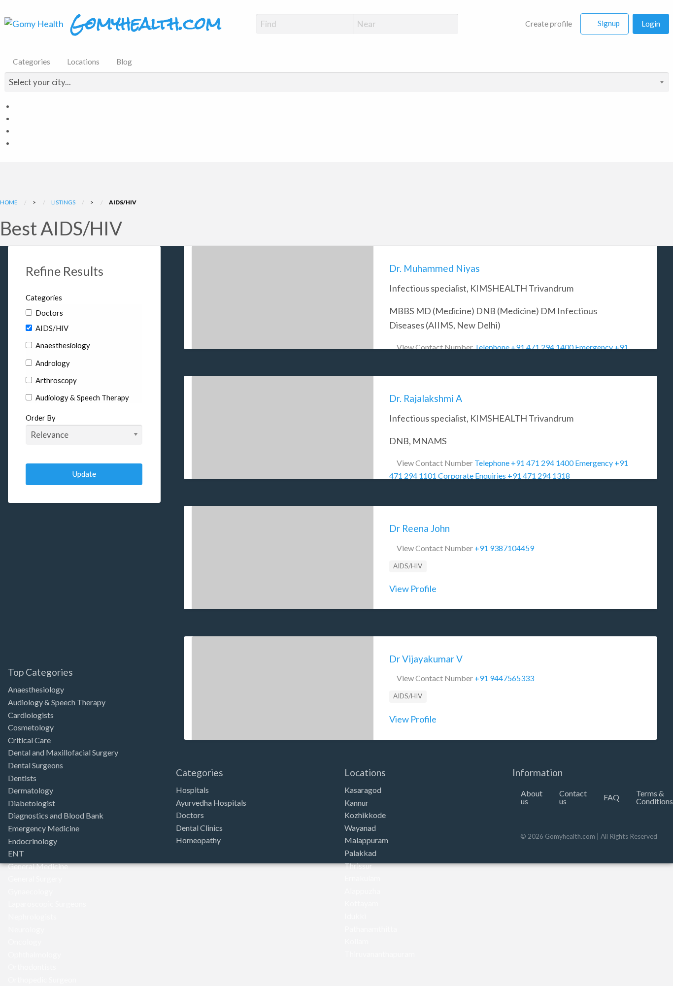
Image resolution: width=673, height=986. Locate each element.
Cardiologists (31, 715)
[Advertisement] (84, 604)
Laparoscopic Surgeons (47, 903)
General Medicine (38, 866)
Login (650, 23)
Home (9, 201)
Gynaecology (30, 891)
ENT (16, 853)
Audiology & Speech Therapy (81, 397)
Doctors (48, 312)
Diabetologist (31, 803)
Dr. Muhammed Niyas (434, 268)
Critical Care (29, 740)
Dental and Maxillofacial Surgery (63, 752)
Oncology (24, 941)
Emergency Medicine (43, 828)
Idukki (355, 915)
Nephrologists (32, 916)
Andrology (52, 363)
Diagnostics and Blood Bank (55, 815)
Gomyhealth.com (145, 23)
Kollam (356, 941)
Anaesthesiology (62, 345)
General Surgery (35, 878)
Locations (83, 61)
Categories (31, 61)
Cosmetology (31, 727)
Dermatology (30, 790)
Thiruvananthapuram (379, 953)
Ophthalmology (34, 954)
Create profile (548, 23)
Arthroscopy (55, 380)
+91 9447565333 (504, 678)
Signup (609, 23)
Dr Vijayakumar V (426, 658)
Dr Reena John (419, 528)
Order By (41, 417)
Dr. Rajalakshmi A (425, 398)
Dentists (22, 778)
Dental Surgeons (35, 765)
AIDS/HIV (51, 328)
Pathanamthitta (370, 928)
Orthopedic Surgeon (42, 979)
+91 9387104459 (504, 548)
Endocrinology (32, 841)
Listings (63, 201)
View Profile (413, 588)
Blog (124, 61)
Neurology (26, 929)
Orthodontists (32, 966)
